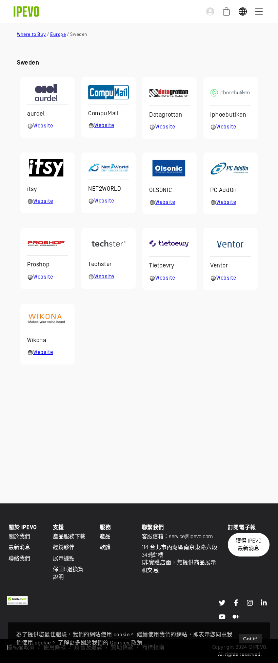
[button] (259, 11)
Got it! (250, 638)
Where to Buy (31, 34)
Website (43, 126)
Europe (58, 34)
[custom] (222, 603)
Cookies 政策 (126, 643)
